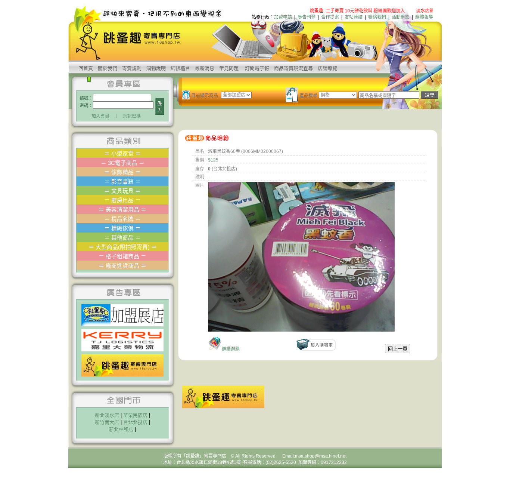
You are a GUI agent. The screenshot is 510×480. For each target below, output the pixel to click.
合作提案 (330, 17)
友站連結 (354, 17)
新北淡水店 (107, 415)
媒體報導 (424, 17)
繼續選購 (231, 349)
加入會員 (100, 116)
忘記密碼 (132, 116)
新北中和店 (121, 429)
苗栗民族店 (135, 415)
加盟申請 (283, 17)
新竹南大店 (107, 422)
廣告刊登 (306, 17)
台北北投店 (135, 422)
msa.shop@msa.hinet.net (320, 456)
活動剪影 (401, 17)
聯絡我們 (377, 17)
